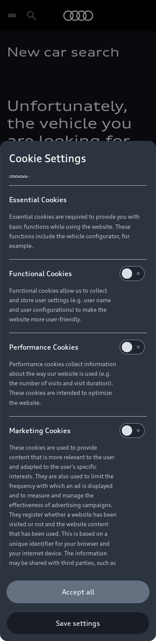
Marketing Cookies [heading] (40, 430)
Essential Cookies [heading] (38, 199)
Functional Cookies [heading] (40, 273)
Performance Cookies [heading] (43, 347)
